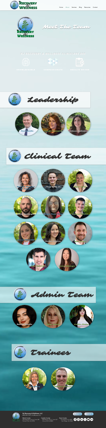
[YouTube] (88, 419)
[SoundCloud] (91, 419)
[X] (85, 419)
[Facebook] (75, 419)
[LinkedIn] (81, 419)
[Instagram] (78, 419)
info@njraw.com (36, 415)
